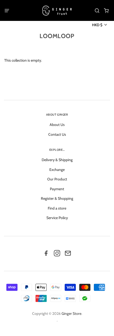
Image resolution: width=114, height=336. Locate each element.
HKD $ (97, 24)
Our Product (57, 179)
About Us (57, 124)
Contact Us (57, 134)
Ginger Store (71, 313)
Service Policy (57, 217)
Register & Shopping (57, 198)
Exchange (57, 169)
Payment (57, 189)
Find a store (57, 208)
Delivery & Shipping (57, 159)
